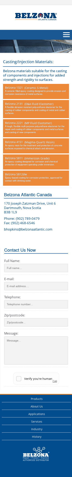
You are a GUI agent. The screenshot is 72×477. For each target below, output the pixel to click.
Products (37, 399)
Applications (36, 414)
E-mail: (9, 279)
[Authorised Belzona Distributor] (36, 17)
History (36, 437)
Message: (11, 333)
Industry (36, 429)
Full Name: (12, 261)
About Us (37, 406)
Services (36, 421)
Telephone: (12, 297)
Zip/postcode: (14, 315)
